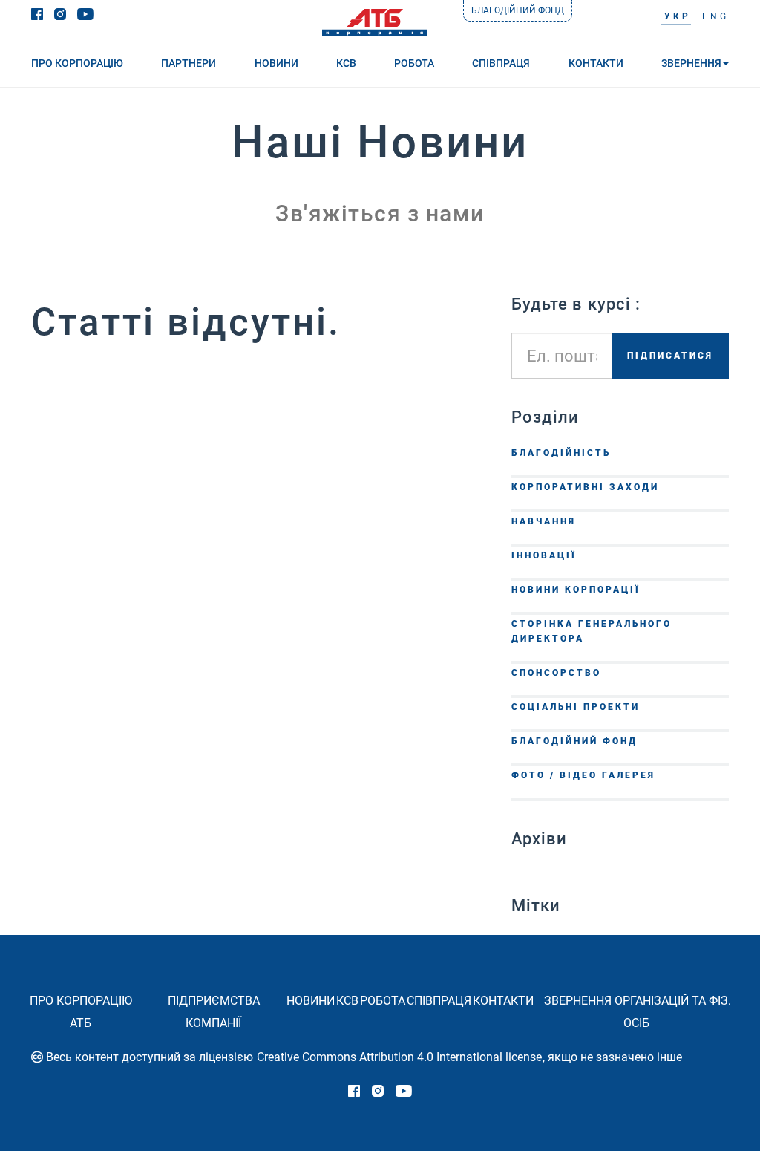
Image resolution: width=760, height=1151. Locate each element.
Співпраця (439, 1001)
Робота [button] (414, 63)
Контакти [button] (596, 63)
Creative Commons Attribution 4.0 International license (399, 1057)
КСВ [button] (346, 63)
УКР (677, 16)
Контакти (503, 1001)
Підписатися (670, 355)
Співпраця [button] (501, 63)
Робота (382, 1001)
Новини (310, 1001)
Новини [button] (276, 63)
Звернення (691, 63)
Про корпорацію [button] (77, 63)
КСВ (347, 1001)
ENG (715, 16)
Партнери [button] (188, 63)
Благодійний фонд (517, 10)
